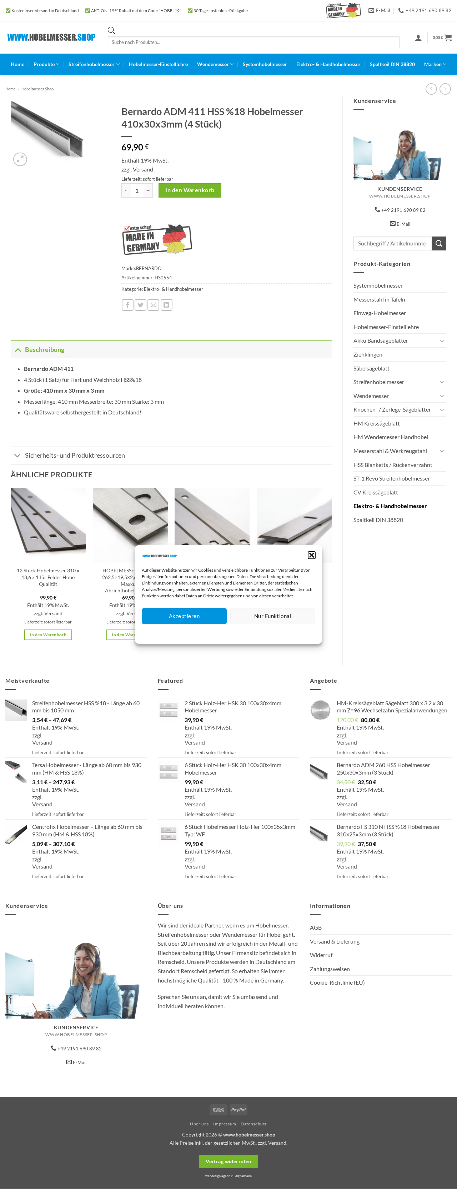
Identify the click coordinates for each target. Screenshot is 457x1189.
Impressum (260, 633)
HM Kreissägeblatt (376, 423)
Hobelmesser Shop (37, 88)
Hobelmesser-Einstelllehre (158, 64)
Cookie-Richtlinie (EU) (337, 982)
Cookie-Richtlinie (202, 633)
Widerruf (321, 954)
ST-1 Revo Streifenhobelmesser (391, 478)
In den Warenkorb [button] (48, 634)
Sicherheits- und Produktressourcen (75, 455)
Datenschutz (234, 633)
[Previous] (11, 570)
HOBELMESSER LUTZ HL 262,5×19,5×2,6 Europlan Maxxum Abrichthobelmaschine (130, 580)
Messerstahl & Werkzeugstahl (390, 450)
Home (17, 64)
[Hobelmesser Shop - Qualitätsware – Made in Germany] (51, 37)
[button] (311, 555)
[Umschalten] (442, 340)
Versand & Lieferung (335, 941)
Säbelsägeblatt (371, 368)
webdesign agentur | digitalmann (228, 1176)
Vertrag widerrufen (228, 1161)
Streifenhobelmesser (92, 64)
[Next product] (431, 88)
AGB (316, 927)
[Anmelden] (418, 37)
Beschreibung (44, 349)
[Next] (331, 570)
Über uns (199, 1123)
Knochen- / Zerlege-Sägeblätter (392, 409)
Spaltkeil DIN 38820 (392, 64)
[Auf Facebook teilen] (128, 305)
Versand (143, 169)
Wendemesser (213, 64)
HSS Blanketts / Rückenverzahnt (392, 464)
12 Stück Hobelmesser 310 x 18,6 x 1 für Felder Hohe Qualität (48, 577)
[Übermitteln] (439, 243)
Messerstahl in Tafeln (379, 299)
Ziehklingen (367, 354)
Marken (433, 64)
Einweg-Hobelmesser (379, 312)
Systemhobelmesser (265, 64)
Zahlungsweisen (330, 968)
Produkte (44, 64)
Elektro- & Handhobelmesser (328, 64)
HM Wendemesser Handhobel (390, 436)
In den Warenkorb (189, 190)
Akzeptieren (184, 616)
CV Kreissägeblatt (375, 492)
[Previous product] (445, 88)
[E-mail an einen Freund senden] (153, 305)
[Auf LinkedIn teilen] (166, 305)
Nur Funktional (272, 616)
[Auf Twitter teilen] (140, 305)
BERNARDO (148, 268)
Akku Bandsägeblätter (380, 340)
